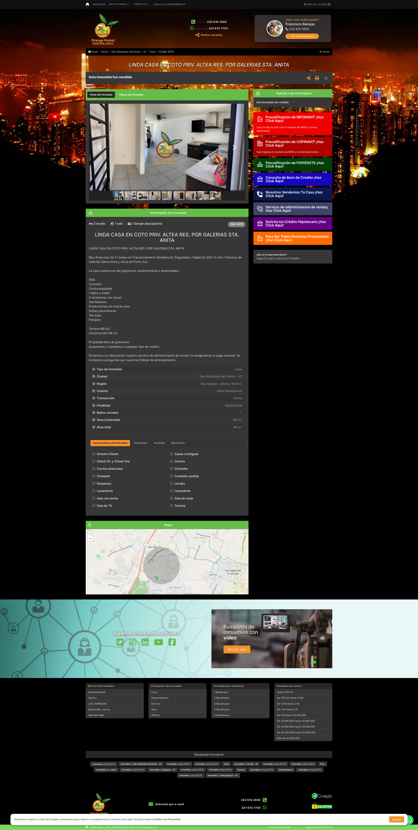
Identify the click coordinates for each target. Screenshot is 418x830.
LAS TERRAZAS (97, 703)
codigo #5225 (192, 769)
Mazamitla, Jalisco (99, 709)
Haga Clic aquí (265, 258)
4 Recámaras (222, 709)
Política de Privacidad (167, 819)
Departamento (160, 697)
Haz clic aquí (236, 649)
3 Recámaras (222, 703)
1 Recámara (221, 692)
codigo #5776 (191, 775)
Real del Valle (96, 715)
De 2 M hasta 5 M (287, 709)
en (141, 764)
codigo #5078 (104, 764)
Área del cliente (317, 4)
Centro (92, 697)
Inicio (94, 51)
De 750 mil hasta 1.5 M (290, 697)
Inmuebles (99, 4)
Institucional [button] (117, 4)
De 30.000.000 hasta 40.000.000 (296, 732)
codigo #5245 (220, 769)
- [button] (90, 538)
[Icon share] (120, 642)
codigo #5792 (310, 769)
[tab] (101, 95)
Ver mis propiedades (302, 36)
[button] (255, 28)
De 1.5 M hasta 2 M (288, 703)
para (106, 769)
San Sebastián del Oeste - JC (128, 51)
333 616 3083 (217, 22)
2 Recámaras (221, 697)
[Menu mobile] (87, 4)
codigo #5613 (133, 769)
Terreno (156, 703)
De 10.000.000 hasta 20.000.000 (296, 720)
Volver (326, 51)
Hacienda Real (96, 692)
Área (154, 709)
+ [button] (90, 533)
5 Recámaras (221, 715)
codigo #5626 (178, 764)
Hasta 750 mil (285, 692)
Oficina (155, 715)
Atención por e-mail (169, 804)
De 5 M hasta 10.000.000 (291, 715)
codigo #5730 (275, 764)
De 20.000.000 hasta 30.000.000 (296, 726)
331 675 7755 (218, 28)
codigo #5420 (207, 764)
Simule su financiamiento (169, 4)
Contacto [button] (140, 4)
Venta (104, 51)
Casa (152, 51)
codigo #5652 (303, 764)
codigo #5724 (262, 769)
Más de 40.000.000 (288, 738)
